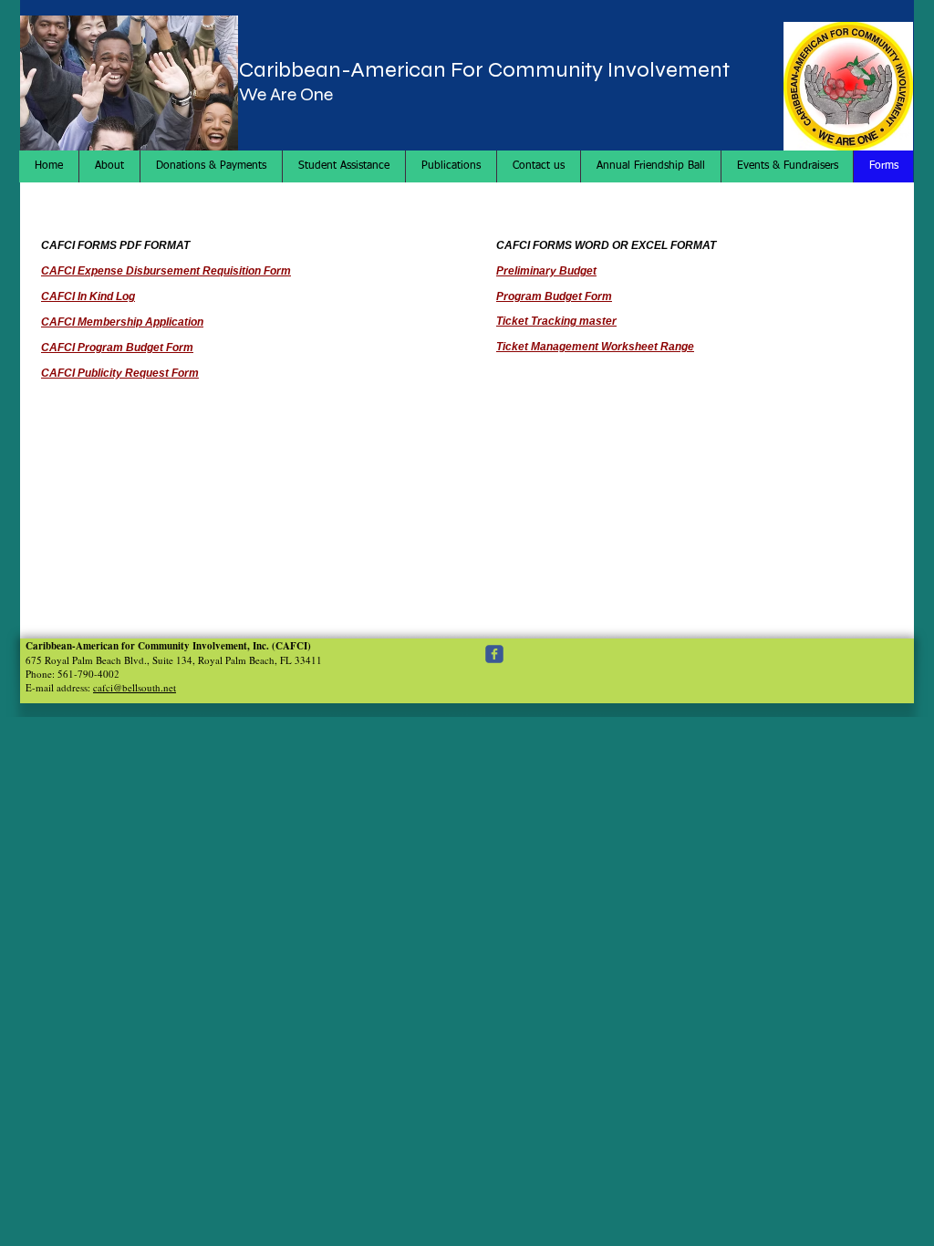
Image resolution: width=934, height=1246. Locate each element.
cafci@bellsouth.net (134, 687)
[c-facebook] (494, 654)
